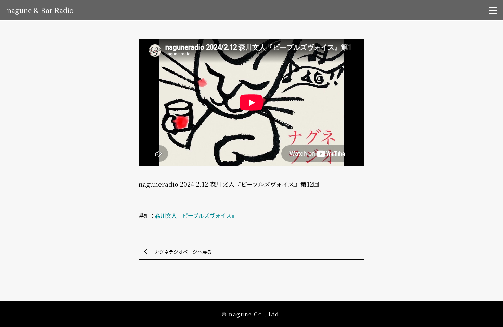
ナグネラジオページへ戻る (183, 251)
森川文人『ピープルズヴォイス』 (196, 215)
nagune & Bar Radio (40, 10)
